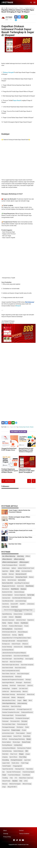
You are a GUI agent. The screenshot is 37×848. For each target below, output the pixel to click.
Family (4, 623)
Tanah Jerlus (15, 763)
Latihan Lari (5, 691)
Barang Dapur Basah (24, 427)
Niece (30, 700)
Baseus (31, 577)
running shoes (18, 745)
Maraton (25, 691)
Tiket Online (29, 769)
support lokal (5, 763)
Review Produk (26, 742)
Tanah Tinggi (24, 763)
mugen (19, 700)
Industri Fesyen (16, 643)
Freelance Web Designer (15, 626)
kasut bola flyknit (7, 655)
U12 (16, 778)
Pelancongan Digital (7, 715)
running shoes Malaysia (8, 748)
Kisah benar (27, 682)
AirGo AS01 (22, 565)
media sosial (5, 697)
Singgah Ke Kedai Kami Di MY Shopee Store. (8, 449)
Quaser (29, 733)
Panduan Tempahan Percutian (10, 712)
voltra (25, 781)
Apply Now (5, 571)
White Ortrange (27, 783)
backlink (4, 574)
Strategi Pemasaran (16, 760)
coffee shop (5, 607)
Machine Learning (16, 691)
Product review (16, 730)
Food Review (24, 623)
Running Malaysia (7, 745)
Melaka (13, 697)
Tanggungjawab (17, 766)
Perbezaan (5, 721)
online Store (5, 706)
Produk (24, 730)
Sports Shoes (13, 757)
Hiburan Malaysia (22, 632)
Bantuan (11, 574)
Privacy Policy (7, 836)
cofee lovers (30, 604)
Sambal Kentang (6, 751)
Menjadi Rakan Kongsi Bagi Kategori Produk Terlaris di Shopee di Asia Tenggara (26, 451)
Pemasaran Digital (20, 715)
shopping (4, 757)
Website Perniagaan (15, 783)
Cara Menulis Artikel (7, 601)
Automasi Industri (26, 571)
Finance (16, 623)
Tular (11, 778)
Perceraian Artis (14, 721)
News (25, 700)
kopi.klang (5, 685)
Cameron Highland (7, 595)
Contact (21, 830)
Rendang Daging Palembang (17, 739)
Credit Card (14, 607)
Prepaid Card (5, 730)
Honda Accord (6, 635)
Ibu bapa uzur (6, 643)
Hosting (14, 635)
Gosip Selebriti (18, 629)
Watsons (4, 783)
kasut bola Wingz (18, 658)
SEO (26, 751)
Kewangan (19, 682)
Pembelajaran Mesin (8, 718)
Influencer (25, 643)
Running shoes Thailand (24, 748)
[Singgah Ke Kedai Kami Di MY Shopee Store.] (9, 441)
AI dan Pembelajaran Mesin (9, 565)
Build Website (15, 589)
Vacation (14, 781)
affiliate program (24, 562)
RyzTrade (26, 844)
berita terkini (21, 580)
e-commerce (28, 614)
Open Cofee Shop (16, 706)
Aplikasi (14, 568)
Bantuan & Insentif (21, 574)
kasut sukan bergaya (23, 673)
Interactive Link (18, 646)
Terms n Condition (24, 833)
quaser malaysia (6, 736)
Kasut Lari (5, 661)
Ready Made (26, 736)
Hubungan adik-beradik (8, 640)
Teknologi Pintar (19, 769)
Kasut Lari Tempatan (16, 661)
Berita (4, 580)
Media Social (30, 694)
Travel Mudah (26, 775)
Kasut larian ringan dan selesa (10, 664)
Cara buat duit (6, 598)
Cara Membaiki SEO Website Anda (21, 598)
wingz (4, 786)
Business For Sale (7, 592)
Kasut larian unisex (20, 667)
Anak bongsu (5, 568)
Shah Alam (5, 754)
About (5, 830)
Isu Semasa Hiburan (7, 649)
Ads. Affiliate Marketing (8, 556)
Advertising (20, 556)
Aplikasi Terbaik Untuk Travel (26, 568)
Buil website (5, 589)
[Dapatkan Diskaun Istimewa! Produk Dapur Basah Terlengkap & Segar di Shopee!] (27, 461)
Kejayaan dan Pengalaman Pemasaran (13, 679)
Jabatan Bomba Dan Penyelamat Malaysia (14, 652)
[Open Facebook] (14, 840)
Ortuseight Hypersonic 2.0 (24, 709)
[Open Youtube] (23, 840)
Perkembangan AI (22, 724)
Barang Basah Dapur (8, 577)
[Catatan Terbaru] (34, 481)
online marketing (22, 703)
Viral (21, 781)
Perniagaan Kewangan (8, 727)
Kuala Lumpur (21, 685)
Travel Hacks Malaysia (14, 775)
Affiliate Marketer (7, 559)
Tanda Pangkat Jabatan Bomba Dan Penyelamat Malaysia (19, 511)
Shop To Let (13, 754)
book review (20, 586)
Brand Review (29, 586)
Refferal (4, 739)
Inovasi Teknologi (7, 646)
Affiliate (28, 556)
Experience (31, 620)
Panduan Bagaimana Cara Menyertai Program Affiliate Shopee (9, 470)
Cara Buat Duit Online (15, 544)
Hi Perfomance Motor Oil (9, 632)
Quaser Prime (17, 736)
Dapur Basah (17, 100)
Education (18, 617)
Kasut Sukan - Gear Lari (8, 673)
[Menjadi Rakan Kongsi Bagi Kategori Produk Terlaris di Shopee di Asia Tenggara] (27, 441)
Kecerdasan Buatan (7, 676)
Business (23, 589)
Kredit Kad (12, 685)
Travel (4, 775)
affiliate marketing (19, 559)
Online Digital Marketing (8, 703)
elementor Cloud (20, 620)
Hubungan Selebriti (22, 640)
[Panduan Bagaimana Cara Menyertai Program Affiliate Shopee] (9, 461)
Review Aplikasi (6, 742)
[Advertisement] (18, 159)
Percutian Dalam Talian (8, 724)
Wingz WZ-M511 (12, 786)
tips (3, 772)
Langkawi (14, 688)
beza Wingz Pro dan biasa (22, 583)
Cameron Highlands (20, 595)
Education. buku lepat (8, 620)
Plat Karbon (20, 727)
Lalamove (30, 685)
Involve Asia (28, 646)
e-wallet (4, 617)
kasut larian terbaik (7, 667)
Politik (27, 727)
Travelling (5, 778)
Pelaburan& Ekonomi (27, 712)
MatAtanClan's (21, 694)
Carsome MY (14, 604)
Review (29, 739)
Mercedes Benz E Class (8, 700)
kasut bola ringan (7, 658)
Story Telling (22, 757)
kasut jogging (29, 658)
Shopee (31, 427)
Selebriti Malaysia (18, 751)
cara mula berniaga (20, 601)
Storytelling (5, 760)
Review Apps (16, 742)
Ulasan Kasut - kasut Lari (26, 778)
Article (12, 571)
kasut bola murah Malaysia (21, 655)
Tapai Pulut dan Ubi (7, 769)
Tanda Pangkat (6, 766)
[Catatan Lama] (29, 481)
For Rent (4, 626)
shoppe (28, 754)
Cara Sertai (5, 604)
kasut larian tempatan (27, 664)
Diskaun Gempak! (8, 72)
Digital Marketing (7, 614)
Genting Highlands (7, 629)
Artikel (17, 571)
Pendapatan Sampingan (22, 718)
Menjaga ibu (21, 697)
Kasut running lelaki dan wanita (10, 670)
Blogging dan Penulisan (8, 586)
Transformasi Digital (28, 772)
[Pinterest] (22, 16)
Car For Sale (30, 595)
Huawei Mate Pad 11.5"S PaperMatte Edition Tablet (16, 638)
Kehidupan (18, 676)
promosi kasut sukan (8, 733)
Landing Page (6, 688)
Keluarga (28, 679)
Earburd (11, 617)
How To (21, 635)
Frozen (26, 626)
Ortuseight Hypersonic (8, 709)
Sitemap (5, 833)
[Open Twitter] (17, 840)
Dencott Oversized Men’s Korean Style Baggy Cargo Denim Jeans (18, 610)
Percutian (24, 721)
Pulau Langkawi (20, 733)
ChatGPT (22, 604)
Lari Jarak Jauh (23, 688)
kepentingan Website (8, 682)
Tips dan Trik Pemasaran (13, 772)
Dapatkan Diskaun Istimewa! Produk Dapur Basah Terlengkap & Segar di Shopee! (27, 471)
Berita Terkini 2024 (7, 583)
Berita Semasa (12, 580)
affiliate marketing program (9, 562)
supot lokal (27, 760)
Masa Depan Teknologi (8, 694)
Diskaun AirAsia (18, 614)
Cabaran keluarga (19, 592)
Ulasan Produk (6, 781)
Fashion (10, 623)
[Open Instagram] (20, 840)
